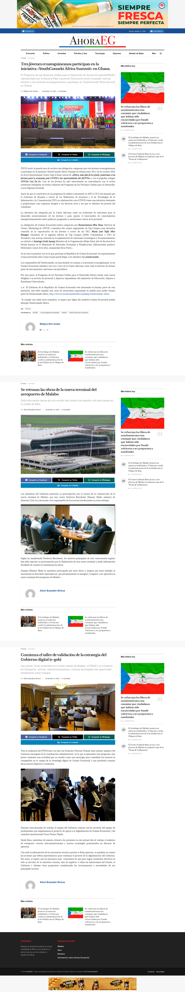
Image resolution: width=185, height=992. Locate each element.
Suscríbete (158, 31)
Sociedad (62, 53)
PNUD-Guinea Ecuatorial (78, 312)
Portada (23, 58)
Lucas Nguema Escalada (50, 312)
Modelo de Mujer (136, 53)
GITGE (35, 312)
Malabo (61, 946)
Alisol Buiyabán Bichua (32, 409)
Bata (60, 950)
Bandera (61, 954)
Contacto (29, 31)
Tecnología (100, 53)
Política (46, 53)
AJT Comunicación (91, 971)
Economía (30, 53)
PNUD (64, 312)
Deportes (117, 53)
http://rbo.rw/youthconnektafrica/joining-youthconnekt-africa (79, 294)
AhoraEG (29, 971)
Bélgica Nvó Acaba (31, 91)
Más (154, 53)
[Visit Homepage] (92, 41)
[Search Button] (161, 53)
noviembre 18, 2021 (52, 678)
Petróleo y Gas (80, 53)
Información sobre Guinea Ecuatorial (73, 957)
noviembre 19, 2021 (49, 91)
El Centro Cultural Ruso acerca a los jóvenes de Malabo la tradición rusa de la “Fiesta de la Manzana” (146, 156)
